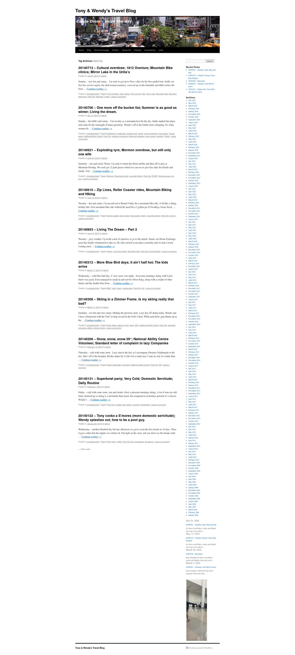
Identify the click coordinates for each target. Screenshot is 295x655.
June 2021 (192, 224)
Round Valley (154, 251)
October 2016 (193, 321)
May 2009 (192, 482)
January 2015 (193, 354)
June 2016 (192, 329)
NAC (137, 325)
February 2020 (193, 244)
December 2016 (194, 316)
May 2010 (192, 454)
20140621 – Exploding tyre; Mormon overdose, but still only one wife (124, 152)
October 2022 (193, 180)
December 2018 (194, 266)
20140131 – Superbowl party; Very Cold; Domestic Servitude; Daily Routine (125, 380)
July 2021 (192, 222)
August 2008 (193, 501)
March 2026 (192, 105)
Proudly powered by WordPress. (201, 648)
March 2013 (192, 407)
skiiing (90, 328)
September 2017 (194, 296)
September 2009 (194, 471)
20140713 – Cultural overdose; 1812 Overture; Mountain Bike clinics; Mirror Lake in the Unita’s (125, 69)
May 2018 (192, 277)
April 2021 (192, 230)
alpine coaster (113, 215)
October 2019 (193, 255)
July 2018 (192, 271)
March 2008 (192, 509)
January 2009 (193, 487)
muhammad (127, 288)
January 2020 (193, 247)
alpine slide (124, 215)
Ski (143, 288)
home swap (163, 133)
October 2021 (193, 213)
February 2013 (193, 410)
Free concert (135, 93)
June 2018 (192, 274)
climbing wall (131, 133)
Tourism (115, 50)
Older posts (84, 449)
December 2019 (194, 249)
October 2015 (193, 343)
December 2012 (194, 415)
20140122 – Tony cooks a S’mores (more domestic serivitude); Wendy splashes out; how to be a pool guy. (126, 417)
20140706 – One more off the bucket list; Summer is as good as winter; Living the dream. (127, 109)
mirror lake (150, 93)
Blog (89, 50)
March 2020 (192, 241)
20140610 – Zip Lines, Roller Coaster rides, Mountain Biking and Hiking (124, 191)
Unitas (107, 96)
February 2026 (193, 108)
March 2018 (192, 282)
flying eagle (135, 215)
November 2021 (194, 211)
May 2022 (192, 194)
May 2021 (192, 227)
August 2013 (193, 396)
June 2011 (192, 440)
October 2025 (193, 117)
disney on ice (123, 325)
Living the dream (120, 251)
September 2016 (194, 324)
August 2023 (193, 158)
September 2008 (194, 498)
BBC (109, 288)
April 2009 (192, 484)
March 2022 (192, 200)
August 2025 (193, 122)
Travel (166, 136)
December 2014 (194, 357)
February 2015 (193, 352)
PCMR (154, 176)
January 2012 (193, 437)
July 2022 (192, 188)
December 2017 (194, 288)
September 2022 (194, 183)
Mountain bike (162, 93)
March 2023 (192, 169)
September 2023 (194, 155)
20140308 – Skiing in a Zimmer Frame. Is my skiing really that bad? (126, 301)
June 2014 (192, 371)
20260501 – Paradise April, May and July (201, 524)
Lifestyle (137, 50)
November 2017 (194, 291)
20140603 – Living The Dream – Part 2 (107, 229)
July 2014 (192, 368)
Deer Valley (125, 93)
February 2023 (193, 172)
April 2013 (192, 404)
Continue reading (97, 88)
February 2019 (193, 263)
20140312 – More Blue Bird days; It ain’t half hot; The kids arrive (123, 264)
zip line (172, 215)
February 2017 (193, 313)
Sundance (149, 441)
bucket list (121, 133)
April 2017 (192, 307)
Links (161, 50)
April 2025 (192, 130)
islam (119, 288)
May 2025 (192, 128)
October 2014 (193, 363)
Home (81, 50)
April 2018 (192, 280)
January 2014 (193, 385)
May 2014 (192, 374)
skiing (129, 404)
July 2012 (192, 426)
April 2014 (192, 377)
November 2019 (194, 252)
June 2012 (192, 429)
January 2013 (193, 412)
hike (143, 93)
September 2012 (194, 424)
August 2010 (193, 448)
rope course (150, 136)
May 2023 (192, 164)
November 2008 (194, 493)
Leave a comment (118, 96)
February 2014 (193, 382)
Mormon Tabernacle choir (117, 176)
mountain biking (136, 176)
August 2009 (193, 473)
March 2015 (192, 349)
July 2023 (192, 161)
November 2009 (194, 465)
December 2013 (194, 388)
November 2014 (194, 360)
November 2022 (194, 177)
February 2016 (193, 338)
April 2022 (192, 197)
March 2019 (192, 260)
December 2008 (194, 490)
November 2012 (194, 418)
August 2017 (193, 299)
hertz (114, 288)
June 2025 (192, 125)
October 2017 (193, 294)
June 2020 (192, 233)
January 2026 (193, 111)
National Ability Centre (93, 136)
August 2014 (193, 365)
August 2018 (193, 269)
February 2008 (193, 512)
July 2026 (192, 100)
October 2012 (193, 421)
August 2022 (193, 186)
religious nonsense (120, 136)
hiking (140, 133)
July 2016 (192, 327)
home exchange (151, 133)
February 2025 (193, 136)
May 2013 (192, 401)
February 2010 (193, 459)
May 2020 (192, 235)
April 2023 (192, 166)
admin (104, 76)
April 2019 (192, 258)
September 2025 (194, 119)
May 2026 (192, 103)
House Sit (126, 50)
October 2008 (193, 495)
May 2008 (192, 507)
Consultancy (149, 50)
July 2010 (192, 451)
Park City (91, 96)
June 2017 (192, 305)
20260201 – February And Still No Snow (201, 567)
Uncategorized (93, 93)
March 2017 (192, 310)
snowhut (159, 136)
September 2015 (194, 346)
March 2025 (192, 133)
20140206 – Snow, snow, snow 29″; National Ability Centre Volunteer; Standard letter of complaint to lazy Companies (123, 340)
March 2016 (192, 335)
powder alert (120, 404)
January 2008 (193, 515)
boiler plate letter (114, 365)
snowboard (139, 441)
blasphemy (111, 133)
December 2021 (194, 208)
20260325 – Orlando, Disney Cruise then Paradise (201, 539)
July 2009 (192, 476)
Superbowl (145, 404)
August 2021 (193, 219)
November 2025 (194, 114)
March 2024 (192, 144)
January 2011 (193, 443)
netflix (119, 441)
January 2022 (193, 205)
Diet (108, 441)
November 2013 (194, 390)
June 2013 (192, 399)
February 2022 (193, 202)
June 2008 (192, 504)
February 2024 (193, 147)
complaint (126, 365)
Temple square (164, 176)
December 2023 (194, 152)
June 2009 (192, 479)
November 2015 (194, 341)
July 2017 (192, 302)
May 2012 (192, 432)
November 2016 (194, 318)
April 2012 (192, 435)
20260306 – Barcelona (196, 81)
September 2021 (194, 216)
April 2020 (192, 238)
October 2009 (193, 468)
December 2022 (194, 175)
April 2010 (192, 457)
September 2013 (194, 393)
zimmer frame (99, 328)
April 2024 (192, 141)
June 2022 (192, 191)
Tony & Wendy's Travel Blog (105, 10)
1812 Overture (113, 93)
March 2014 (192, 379)
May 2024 (192, 139)
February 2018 (193, 285)
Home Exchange (101, 50)
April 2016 (192, 332)
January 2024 (193, 150)
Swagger (99, 96)
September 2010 (194, 446)
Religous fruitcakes (137, 136)
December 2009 (194, 462)
